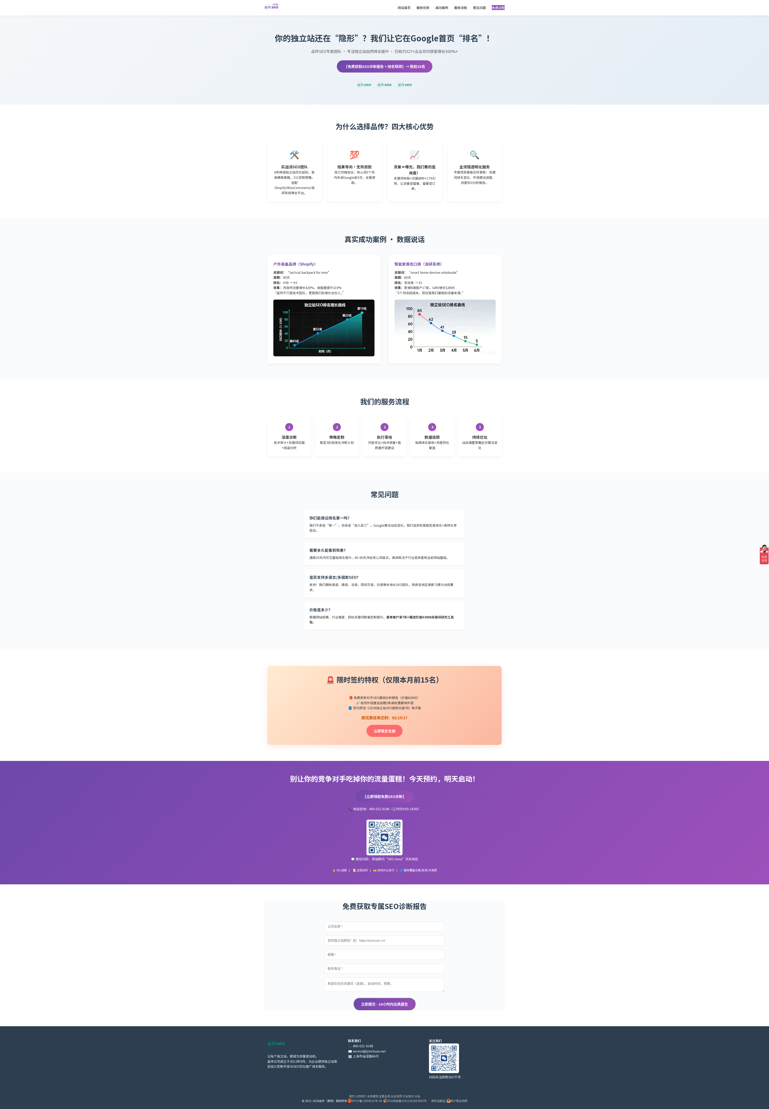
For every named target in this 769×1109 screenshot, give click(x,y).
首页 (352, 1096)
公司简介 (360, 1096)
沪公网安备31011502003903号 (407, 1101)
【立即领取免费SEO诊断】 (384, 796)
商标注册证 (438, 1101)
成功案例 (441, 7)
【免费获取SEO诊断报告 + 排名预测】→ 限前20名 (384, 66)
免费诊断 (498, 7)
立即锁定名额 (384, 730)
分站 (417, 1096)
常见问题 (479, 7)
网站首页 (404, 7)
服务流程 (460, 7)
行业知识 (408, 1096)
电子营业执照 (458, 1101)
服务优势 (423, 7)
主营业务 (384, 1096)
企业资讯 (396, 1096)
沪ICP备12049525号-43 (367, 1101)
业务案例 (372, 1096)
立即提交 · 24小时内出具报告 (384, 1004)
